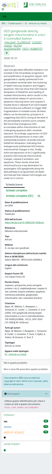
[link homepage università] (35, 5)
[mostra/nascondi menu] (3, 9)
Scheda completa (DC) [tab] (19, 195)
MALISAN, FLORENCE (17, 42)
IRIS (3, 23)
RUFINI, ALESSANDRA (13, 47)
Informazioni (13, 393)
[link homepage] (10, 5)
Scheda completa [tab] (16, 190)
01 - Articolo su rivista (35, 23)
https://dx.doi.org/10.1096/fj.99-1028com (24, 222)
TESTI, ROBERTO (32, 48)
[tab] (39, 196)
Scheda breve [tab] (14, 184)
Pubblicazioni (15, 23)
